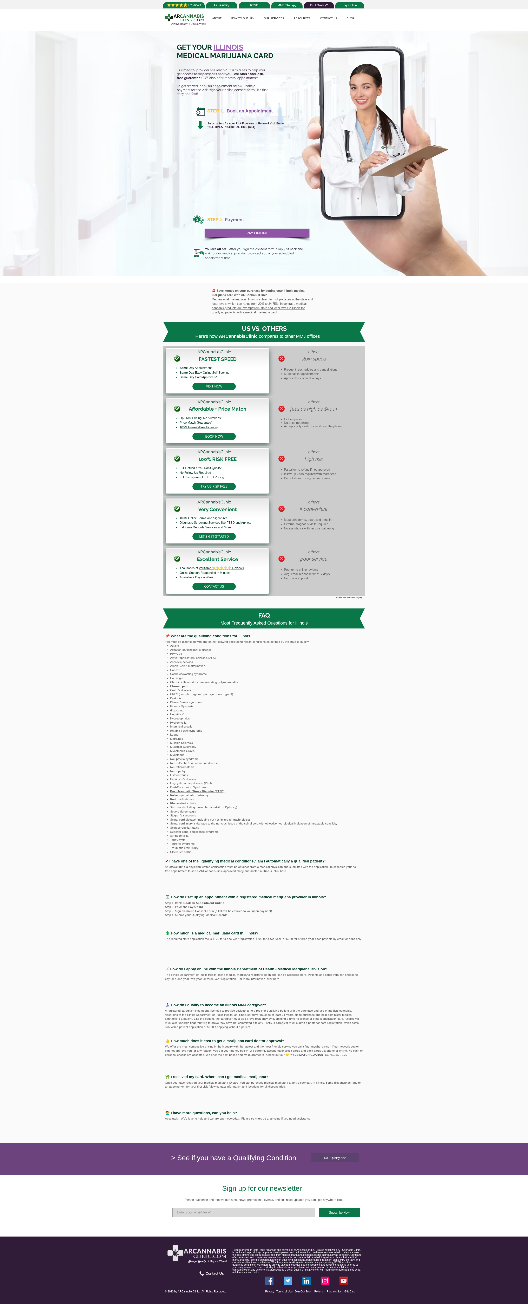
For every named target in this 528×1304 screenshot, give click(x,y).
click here (273, 978)
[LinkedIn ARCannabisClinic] (306, 1281)
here (303, 974)
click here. (280, 871)
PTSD (230, 522)
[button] (216, 18)
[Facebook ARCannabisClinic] (269, 1281)
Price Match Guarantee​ (195, 422)
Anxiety (246, 522)
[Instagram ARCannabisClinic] (325, 1281)
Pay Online (196, 906)
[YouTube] (343, 1281)
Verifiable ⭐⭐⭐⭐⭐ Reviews (221, 568)
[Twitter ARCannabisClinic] (288, 1281)
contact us (258, 1118)
